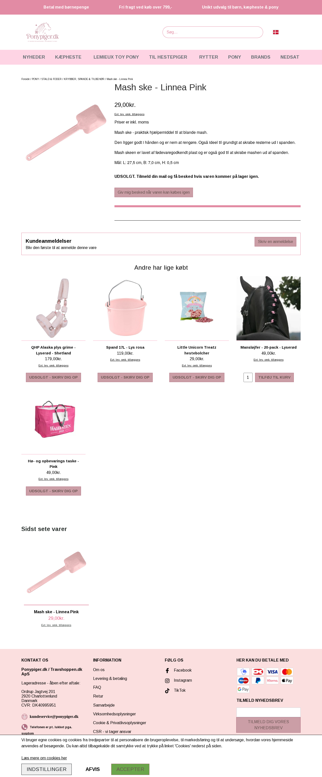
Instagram (183, 680)
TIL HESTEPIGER (168, 57)
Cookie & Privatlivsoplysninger (119, 723)
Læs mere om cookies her (44, 758)
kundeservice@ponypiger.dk (54, 716)
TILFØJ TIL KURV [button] (274, 377)
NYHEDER (34, 57)
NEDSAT (289, 57)
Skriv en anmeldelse (275, 241)
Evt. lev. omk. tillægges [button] (129, 114)
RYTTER (208, 57)
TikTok (180, 690)
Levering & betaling (110, 678)
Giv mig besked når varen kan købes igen (154, 192)
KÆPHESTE (68, 57)
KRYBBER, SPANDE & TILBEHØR (84, 79)
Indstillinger (46, 769)
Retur (98, 696)
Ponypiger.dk (34, 669)
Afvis (93, 769)
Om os (99, 670)
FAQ (97, 687)
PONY (234, 57)
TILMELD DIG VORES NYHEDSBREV (268, 725)
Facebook (183, 670)
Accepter (130, 769)
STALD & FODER (51, 79)
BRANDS (260, 57)
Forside (25, 79)
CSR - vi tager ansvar (112, 731)
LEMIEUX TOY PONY (116, 57)
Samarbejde (104, 705)
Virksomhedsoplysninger (114, 714)
